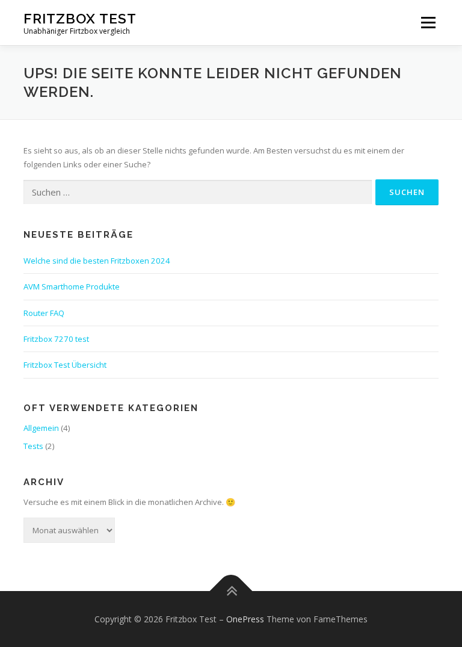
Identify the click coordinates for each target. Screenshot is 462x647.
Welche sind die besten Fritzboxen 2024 (96, 260)
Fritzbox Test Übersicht (64, 364)
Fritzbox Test (80, 18)
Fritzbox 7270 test (56, 338)
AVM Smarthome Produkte (71, 286)
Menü (428, 22)
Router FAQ (43, 313)
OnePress (245, 619)
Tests (33, 446)
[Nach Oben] (231, 590)
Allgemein (41, 428)
